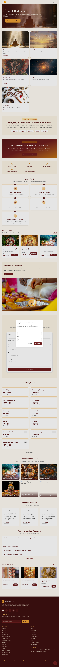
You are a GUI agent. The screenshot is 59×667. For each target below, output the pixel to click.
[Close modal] (40, 322)
